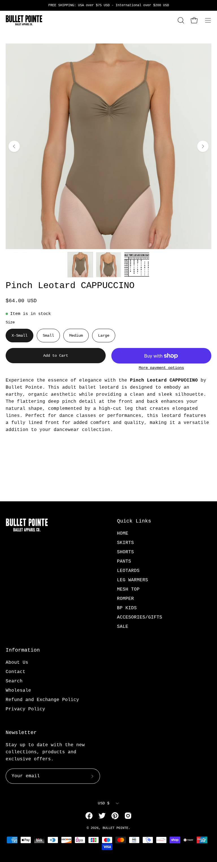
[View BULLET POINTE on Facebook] (89, 815)
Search (14, 681)
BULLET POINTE (115, 828)
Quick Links (134, 521)
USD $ (103, 803)
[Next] (203, 146)
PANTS (124, 561)
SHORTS (125, 552)
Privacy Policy (25, 709)
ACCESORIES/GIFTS (139, 617)
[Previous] (14, 146)
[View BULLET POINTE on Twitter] (102, 815)
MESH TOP (128, 589)
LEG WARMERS (132, 580)
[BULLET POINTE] (24, 20)
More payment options (161, 368)
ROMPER (125, 598)
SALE (122, 626)
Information (23, 650)
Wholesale (18, 690)
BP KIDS (127, 608)
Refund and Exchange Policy (42, 699)
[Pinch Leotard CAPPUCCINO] (80, 264)
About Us (17, 662)
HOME (122, 533)
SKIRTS (125, 542)
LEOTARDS (128, 570)
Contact (15, 671)
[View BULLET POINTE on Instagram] (128, 815)
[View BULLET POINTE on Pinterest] (115, 815)
